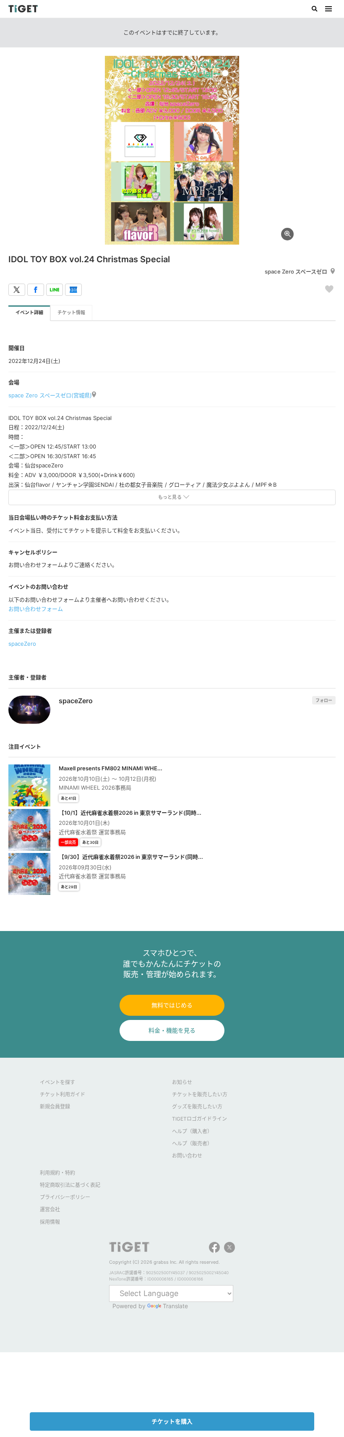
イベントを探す (57, 1082)
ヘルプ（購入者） (192, 1131)
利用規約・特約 (57, 1173)
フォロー (323, 700)
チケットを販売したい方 (199, 1094)
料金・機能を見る (172, 1030)
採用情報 (50, 1222)
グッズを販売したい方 (197, 1106)
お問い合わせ (187, 1156)
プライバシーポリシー (65, 1197)
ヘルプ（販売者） (192, 1143)
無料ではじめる (172, 1005)
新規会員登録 (55, 1106)
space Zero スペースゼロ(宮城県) (50, 395)
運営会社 (50, 1209)
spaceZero (22, 643)
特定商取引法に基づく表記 (70, 1185)
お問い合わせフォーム (35, 608)
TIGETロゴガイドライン (199, 1119)
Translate (175, 1305)
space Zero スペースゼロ (296, 271)
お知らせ (182, 1082)
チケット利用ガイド (62, 1094)
